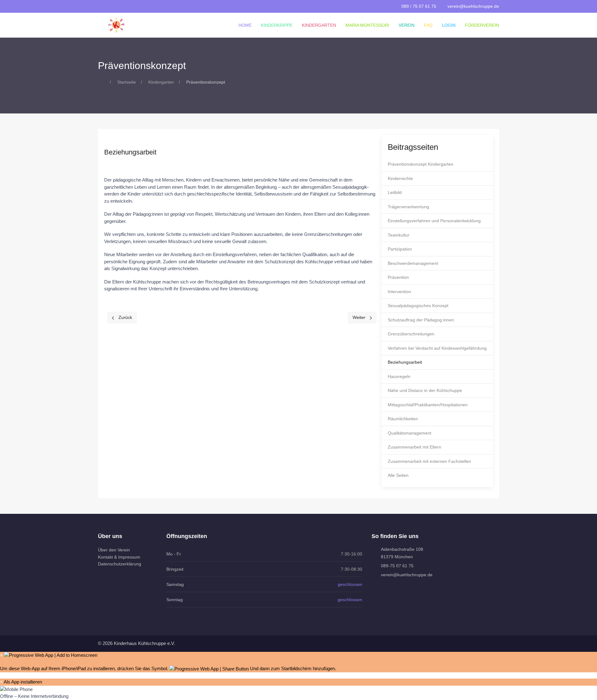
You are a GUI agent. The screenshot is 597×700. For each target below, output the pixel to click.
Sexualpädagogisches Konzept (418, 305)
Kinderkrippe (277, 25)
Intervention (399, 291)
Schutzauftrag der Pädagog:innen (421, 319)
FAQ (428, 25)
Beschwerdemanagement (413, 263)
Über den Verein (114, 549)
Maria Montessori (367, 25)
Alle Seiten (398, 475)
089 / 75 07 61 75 (418, 6)
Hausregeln (399, 376)
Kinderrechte (400, 178)
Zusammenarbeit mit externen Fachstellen (429, 461)
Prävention (398, 277)
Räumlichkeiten (403, 418)
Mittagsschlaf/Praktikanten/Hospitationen (428, 404)
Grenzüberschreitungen (411, 333)
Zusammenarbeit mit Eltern (414, 446)
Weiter (360, 317)
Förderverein (482, 25)
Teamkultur (399, 235)
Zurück (124, 317)
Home (245, 25)
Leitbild (395, 192)
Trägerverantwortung (408, 206)
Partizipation (400, 248)
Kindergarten (319, 25)
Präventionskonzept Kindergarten (420, 164)
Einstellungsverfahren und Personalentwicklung (434, 220)
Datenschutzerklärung (119, 563)
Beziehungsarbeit (405, 362)
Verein (406, 25)
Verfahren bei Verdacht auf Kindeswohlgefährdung (437, 348)
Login (449, 25)
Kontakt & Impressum (119, 557)
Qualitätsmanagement (409, 433)
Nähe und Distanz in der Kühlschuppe (425, 390)
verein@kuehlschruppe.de (473, 6)
